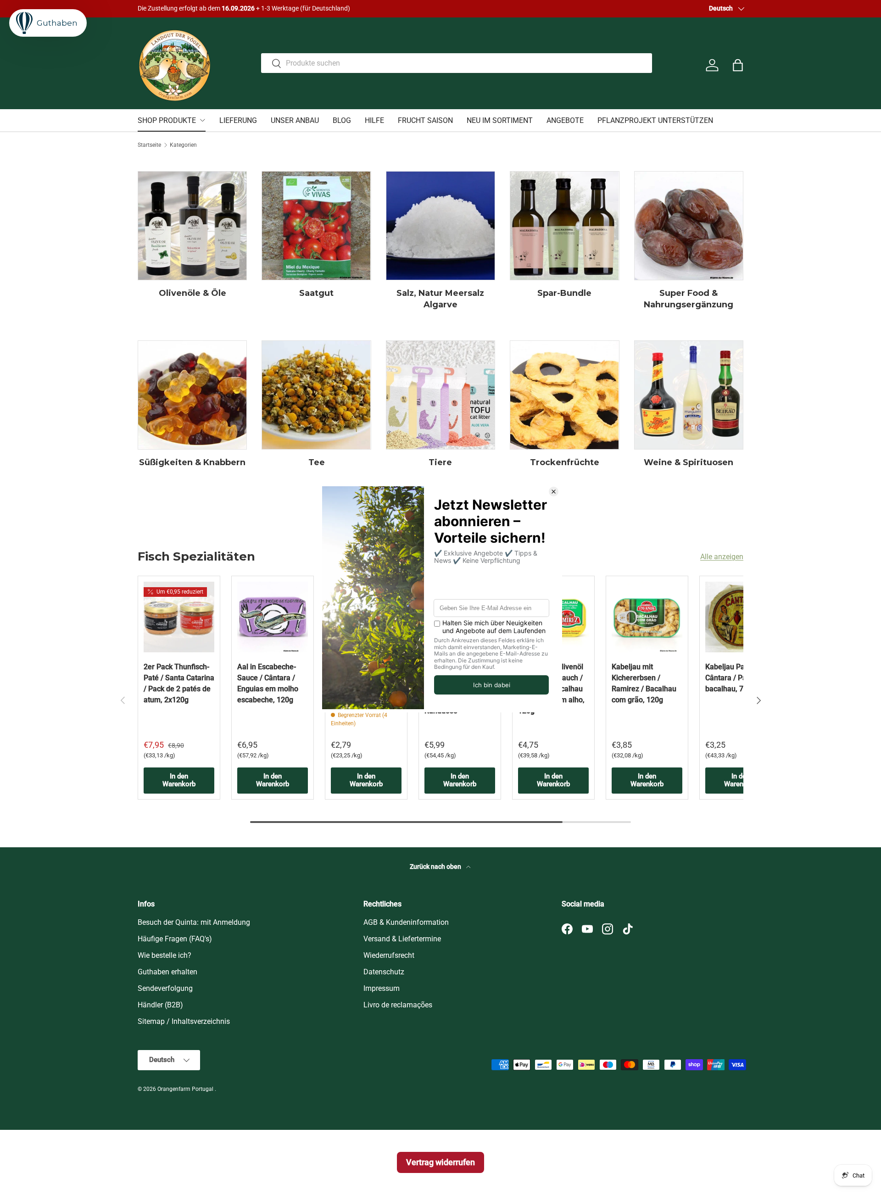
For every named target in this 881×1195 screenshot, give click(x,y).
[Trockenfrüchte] (564, 395)
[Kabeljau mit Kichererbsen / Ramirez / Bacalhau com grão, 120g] (647, 617)
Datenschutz (383, 971)
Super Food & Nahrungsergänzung (688, 299)
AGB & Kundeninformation (406, 922)
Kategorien (183, 145)
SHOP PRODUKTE (167, 120)
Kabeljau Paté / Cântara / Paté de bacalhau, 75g (734, 677)
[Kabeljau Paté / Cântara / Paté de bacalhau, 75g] (740, 617)
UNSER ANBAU (295, 120)
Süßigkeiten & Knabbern (192, 462)
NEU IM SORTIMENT (500, 120)
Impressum (381, 988)
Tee (316, 462)
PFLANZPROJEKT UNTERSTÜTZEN (655, 120)
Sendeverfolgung (165, 988)
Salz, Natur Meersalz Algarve (440, 299)
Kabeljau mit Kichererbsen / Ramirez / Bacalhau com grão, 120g (644, 683)
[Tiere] (440, 395)
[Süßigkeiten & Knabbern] (192, 395)
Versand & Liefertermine (402, 938)
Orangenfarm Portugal (186, 1089)
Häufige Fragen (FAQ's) (175, 938)
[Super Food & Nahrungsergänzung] (689, 226)
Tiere (440, 462)
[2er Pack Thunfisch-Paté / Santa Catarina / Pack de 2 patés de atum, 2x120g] (179, 617)
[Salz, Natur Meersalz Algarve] (440, 226)
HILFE (374, 120)
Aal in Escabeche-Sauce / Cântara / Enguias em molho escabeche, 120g (267, 683)
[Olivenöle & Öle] (192, 226)
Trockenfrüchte (564, 462)
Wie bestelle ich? (164, 955)
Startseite (149, 145)
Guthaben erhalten (167, 971)
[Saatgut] (316, 226)
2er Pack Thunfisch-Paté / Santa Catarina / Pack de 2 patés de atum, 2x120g (179, 683)
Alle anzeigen (721, 556)
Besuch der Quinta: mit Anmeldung (194, 922)
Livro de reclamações (397, 1004)
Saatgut (316, 293)
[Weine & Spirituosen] (689, 395)
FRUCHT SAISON (425, 120)
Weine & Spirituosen (688, 462)
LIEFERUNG (238, 120)
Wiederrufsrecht (388, 955)
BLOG (342, 120)
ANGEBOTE (565, 120)
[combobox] (456, 63)
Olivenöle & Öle (192, 293)
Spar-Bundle (564, 293)
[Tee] (316, 395)
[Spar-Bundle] (564, 226)
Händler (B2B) (160, 1004)
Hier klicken (371, 8)
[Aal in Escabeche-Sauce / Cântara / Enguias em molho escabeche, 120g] (272, 617)
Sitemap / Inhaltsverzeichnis (184, 1021)
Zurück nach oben (436, 866)
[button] (738, 65)
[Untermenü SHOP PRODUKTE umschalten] (202, 120)
